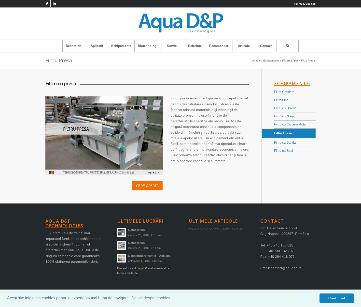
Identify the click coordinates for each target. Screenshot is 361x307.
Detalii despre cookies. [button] (151, 298)
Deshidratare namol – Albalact (149, 256)
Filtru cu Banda (285, 142)
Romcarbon (136, 230)
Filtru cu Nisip (284, 116)
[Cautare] (288, 46)
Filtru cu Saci (283, 151)
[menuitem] (74, 46)
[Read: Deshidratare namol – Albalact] (121, 258)
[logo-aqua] (181, 24)
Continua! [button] (336, 298)
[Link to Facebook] (46, 3)
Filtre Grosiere (284, 92)
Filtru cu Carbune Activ (290, 124)
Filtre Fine (281, 100)
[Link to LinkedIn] (54, 3)
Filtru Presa (58, 60)
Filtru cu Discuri (285, 108)
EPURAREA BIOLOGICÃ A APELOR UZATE (216, 229)
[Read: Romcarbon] (121, 232)
